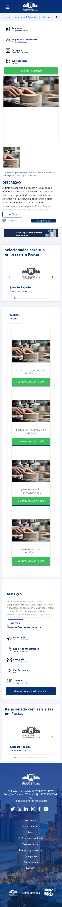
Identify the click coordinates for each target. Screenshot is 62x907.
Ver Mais (25, 683)
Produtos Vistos (14, 316)
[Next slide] (52, 277)
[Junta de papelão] (31, 273)
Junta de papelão (20, 287)
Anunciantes (31, 862)
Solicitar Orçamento (31, 70)
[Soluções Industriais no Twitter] (13, 809)
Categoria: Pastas (18, 291)
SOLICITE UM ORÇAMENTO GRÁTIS (31, 382)
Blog (30, 832)
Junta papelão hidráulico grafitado (31, 432)
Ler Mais (12, 214)
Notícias (30, 868)
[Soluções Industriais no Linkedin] (26, 809)
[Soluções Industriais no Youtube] (45, 809)
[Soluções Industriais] (30, 7)
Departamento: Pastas (20, 750)
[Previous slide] (9, 277)
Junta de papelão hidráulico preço (31, 491)
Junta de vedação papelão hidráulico (31, 372)
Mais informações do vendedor (31, 691)
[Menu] (7, 7)
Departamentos (31, 826)
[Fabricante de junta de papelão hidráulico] (11, 157)
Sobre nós (31, 820)
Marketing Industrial (30, 850)
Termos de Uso (30, 844)
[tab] (14, 298)
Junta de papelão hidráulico (31, 551)
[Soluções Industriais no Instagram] (33, 809)
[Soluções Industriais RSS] (19, 809)
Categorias (31, 856)
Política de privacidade (30, 838)
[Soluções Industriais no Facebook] (39, 809)
